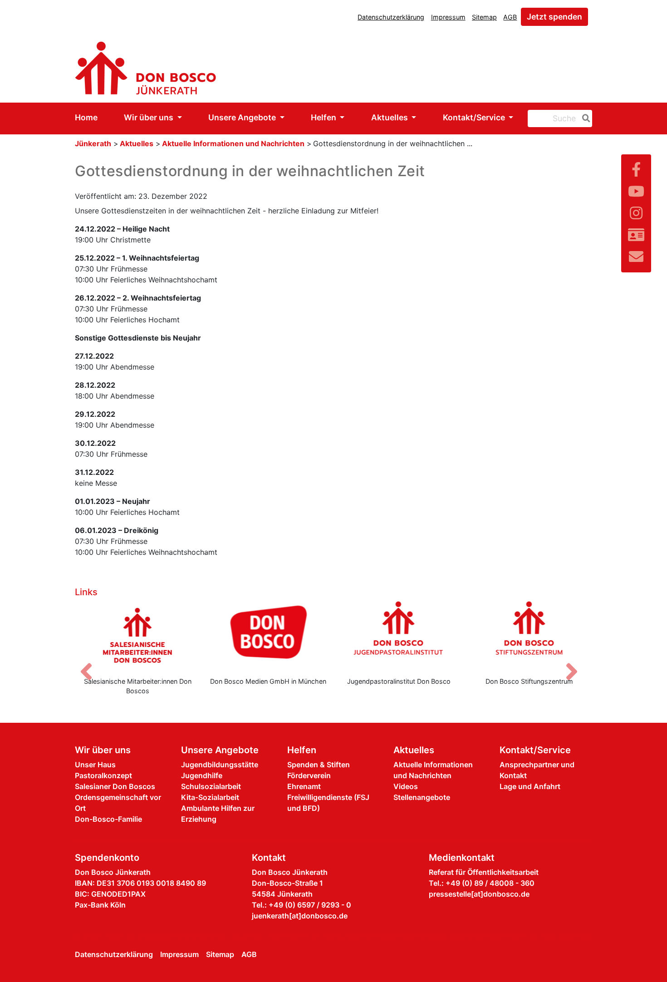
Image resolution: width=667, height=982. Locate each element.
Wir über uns (149, 117)
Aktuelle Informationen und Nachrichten (233, 143)
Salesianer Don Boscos (115, 786)
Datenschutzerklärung (391, 17)
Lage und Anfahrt (530, 786)
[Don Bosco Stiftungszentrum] (529, 635)
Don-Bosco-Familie (108, 819)
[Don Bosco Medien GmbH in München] (269, 635)
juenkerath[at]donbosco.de (300, 915)
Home (86, 117)
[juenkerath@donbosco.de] (636, 257)
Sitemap (484, 17)
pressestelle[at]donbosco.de (479, 893)
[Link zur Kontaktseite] (636, 235)
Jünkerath (93, 143)
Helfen (324, 117)
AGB (510, 17)
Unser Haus (95, 764)
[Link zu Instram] (636, 213)
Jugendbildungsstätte (219, 764)
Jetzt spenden (554, 16)
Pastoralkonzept (103, 775)
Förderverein (309, 775)
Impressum (448, 17)
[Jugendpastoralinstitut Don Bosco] (399, 635)
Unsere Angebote (243, 117)
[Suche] (584, 118)
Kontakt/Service (475, 117)
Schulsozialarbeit (211, 786)
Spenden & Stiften (318, 764)
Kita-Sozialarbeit (210, 797)
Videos (405, 786)
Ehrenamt (304, 786)
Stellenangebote (421, 797)
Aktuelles (390, 117)
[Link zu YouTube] (636, 191)
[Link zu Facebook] (636, 169)
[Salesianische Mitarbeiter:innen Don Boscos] (138, 635)
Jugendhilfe (201, 775)
